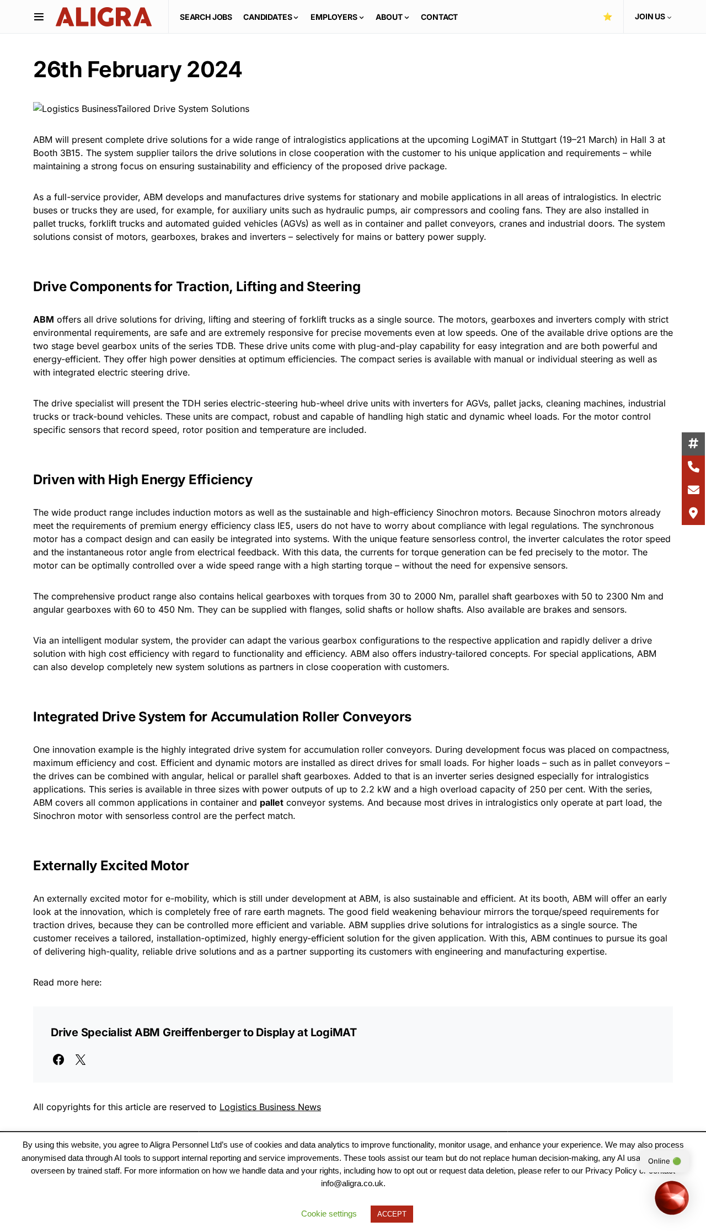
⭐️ (607, 16)
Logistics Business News (270, 1106)
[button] (39, 16)
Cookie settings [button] (329, 1213)
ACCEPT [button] (392, 1214)
